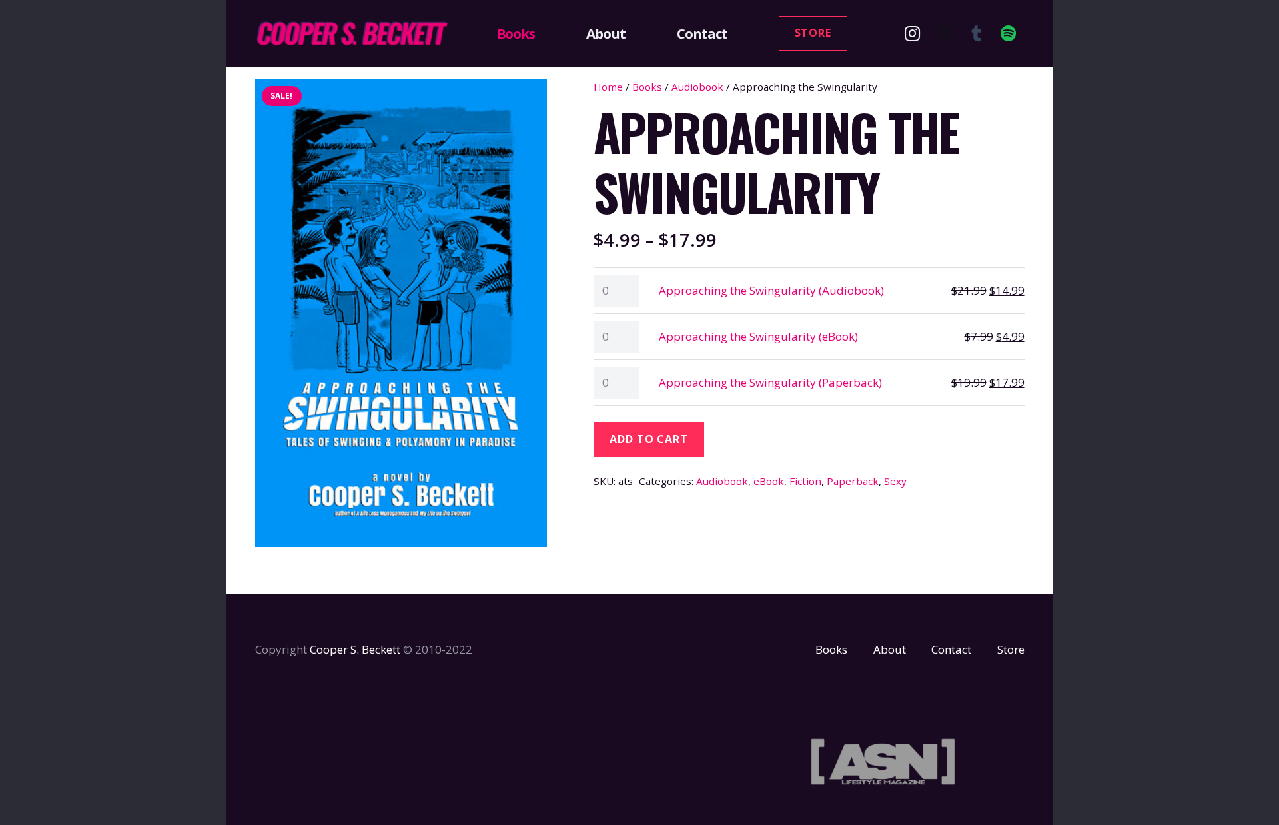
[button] (543, 33)
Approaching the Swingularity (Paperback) (770, 382)
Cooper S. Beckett (355, 649)
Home (608, 86)
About (889, 649)
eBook (768, 481)
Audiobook (697, 86)
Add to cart (649, 439)
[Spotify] (1009, 33)
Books (647, 86)
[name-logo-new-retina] (351, 33)
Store (1011, 649)
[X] (945, 33)
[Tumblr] (977, 33)
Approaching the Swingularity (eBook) (758, 336)
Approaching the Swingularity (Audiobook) (771, 290)
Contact (951, 649)
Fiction (805, 481)
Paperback (853, 481)
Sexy (895, 481)
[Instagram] (913, 33)
